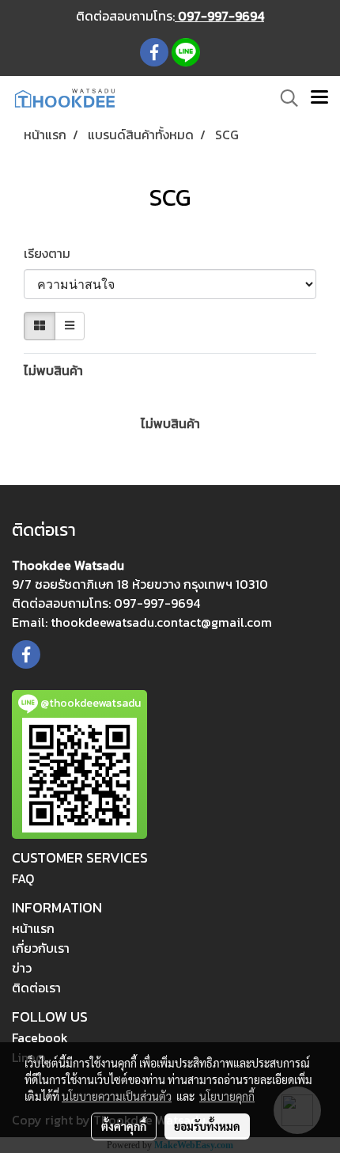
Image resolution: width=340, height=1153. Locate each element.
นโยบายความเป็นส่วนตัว (117, 1096)
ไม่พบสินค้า (53, 370)
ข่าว (22, 967)
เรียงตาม (52, 253)
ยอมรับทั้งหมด (207, 1126)
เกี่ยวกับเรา (41, 948)
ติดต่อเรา (36, 987)
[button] (284, 98)
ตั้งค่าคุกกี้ (123, 1126)
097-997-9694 (219, 15)
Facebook (40, 1037)
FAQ (23, 878)
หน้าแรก (33, 928)
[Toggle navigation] (319, 98)
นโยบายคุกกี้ (227, 1096)
